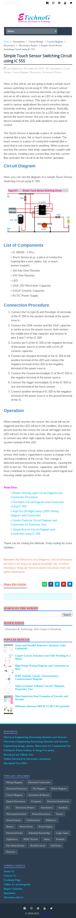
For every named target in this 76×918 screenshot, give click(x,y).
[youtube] (65, 3)
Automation (19, 41)
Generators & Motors (38, 795)
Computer (36, 801)
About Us (9, 871)
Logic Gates (62, 833)
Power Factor (26, 826)
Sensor (59, 814)
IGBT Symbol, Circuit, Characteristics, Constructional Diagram (37, 677)
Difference (51, 820)
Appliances (12, 839)
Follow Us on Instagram (17, 884)
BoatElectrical (37, 845)
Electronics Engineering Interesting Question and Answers (36, 741)
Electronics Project (28, 45)
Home (7, 41)
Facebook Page (12, 880)
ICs (8, 807)
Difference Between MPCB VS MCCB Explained (42, 706)
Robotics (10, 851)
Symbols (63, 807)
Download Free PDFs (15, 763)
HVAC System (31, 839)
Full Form (56, 845)
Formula (60, 839)
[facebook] (47, 3)
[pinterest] (59, 3)
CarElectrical (33, 820)
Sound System (13, 820)
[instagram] (53, 3)
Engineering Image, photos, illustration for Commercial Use (37, 746)
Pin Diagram (39, 788)
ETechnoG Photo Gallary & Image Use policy (29, 750)
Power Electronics (41, 814)
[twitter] (71, 3)
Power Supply (46, 826)
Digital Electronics (15, 801)
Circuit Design (36, 41)
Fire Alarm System (15, 845)
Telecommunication (16, 814)
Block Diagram (58, 788)
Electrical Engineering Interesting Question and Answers (35, 737)
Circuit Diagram (55, 41)
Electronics (9, 45)
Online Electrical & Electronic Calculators (27, 759)
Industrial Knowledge (39, 833)
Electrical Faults (14, 833)
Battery (10, 826)
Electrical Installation (58, 801)
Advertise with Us (13, 897)
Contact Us (10, 875)
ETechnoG (45, 913)
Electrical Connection (39, 782)
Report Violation (13, 888)
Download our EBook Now (18, 754)
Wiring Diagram (14, 782)
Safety (47, 839)
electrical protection (16, 788)
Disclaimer (9, 893)
